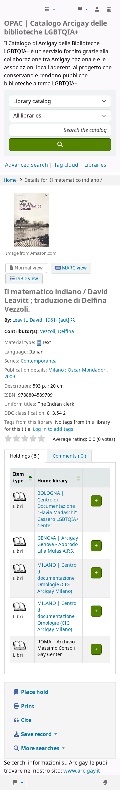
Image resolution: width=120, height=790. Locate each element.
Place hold (34, 692)
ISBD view (26, 278)
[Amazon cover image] (31, 220)
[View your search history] (109, 9)
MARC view (74, 267)
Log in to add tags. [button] (54, 429)
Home (10, 180)
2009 (9, 376)
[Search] (60, 144)
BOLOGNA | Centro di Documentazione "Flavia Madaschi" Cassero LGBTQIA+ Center (58, 509)
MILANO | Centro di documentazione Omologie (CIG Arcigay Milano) (56, 578)
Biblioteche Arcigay (23, 9)
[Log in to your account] (97, 9)
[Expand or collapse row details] (96, 509)
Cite (25, 720)
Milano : (57, 370)
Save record (36, 734)
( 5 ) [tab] (24, 456)
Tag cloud (66, 165)
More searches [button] (40, 748)
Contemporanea (39, 361)
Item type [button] (18, 477)
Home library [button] (52, 480)
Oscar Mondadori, (88, 370)
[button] (49, 9)
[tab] (69, 456)
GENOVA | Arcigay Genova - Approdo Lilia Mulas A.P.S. (57, 545)
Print (27, 706)
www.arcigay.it (81, 771)
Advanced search (26, 165)
